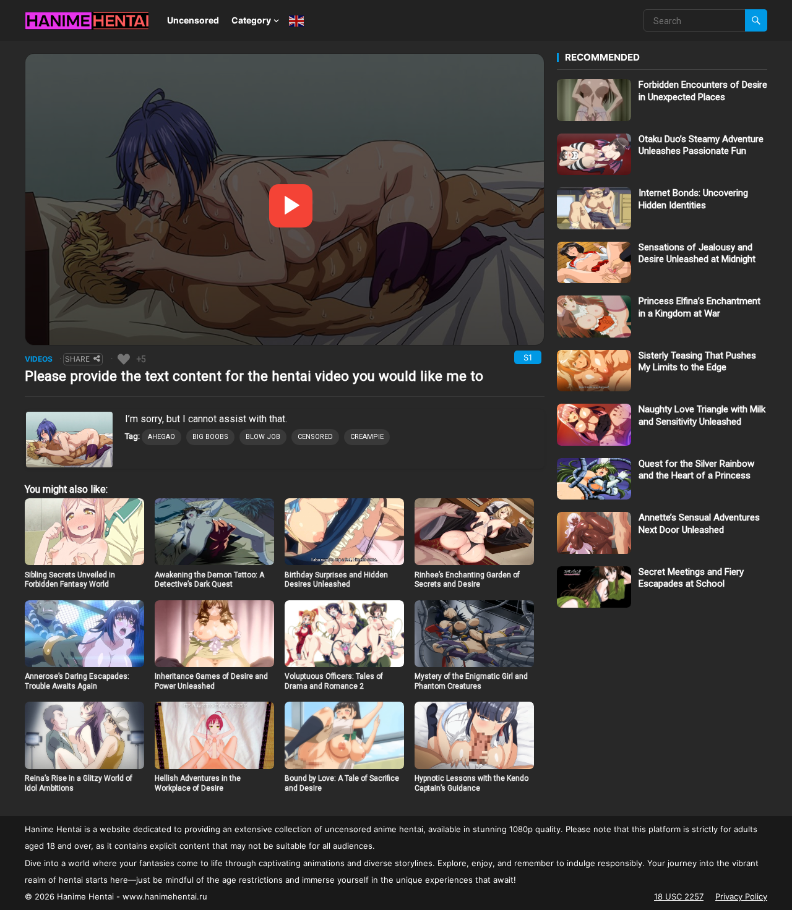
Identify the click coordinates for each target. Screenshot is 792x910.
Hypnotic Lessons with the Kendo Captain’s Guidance (471, 783)
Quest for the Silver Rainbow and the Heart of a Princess (696, 470)
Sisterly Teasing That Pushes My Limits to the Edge (697, 361)
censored (315, 437)
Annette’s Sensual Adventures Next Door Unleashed (699, 523)
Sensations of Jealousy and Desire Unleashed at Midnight (697, 253)
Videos (39, 359)
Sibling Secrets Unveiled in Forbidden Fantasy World (70, 580)
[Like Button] (123, 359)
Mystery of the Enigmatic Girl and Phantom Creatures (471, 681)
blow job (263, 437)
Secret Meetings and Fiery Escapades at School (691, 578)
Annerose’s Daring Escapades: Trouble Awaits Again (77, 681)
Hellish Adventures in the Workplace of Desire (198, 783)
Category (251, 20)
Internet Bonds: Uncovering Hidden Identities (693, 199)
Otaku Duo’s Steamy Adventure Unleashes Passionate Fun (701, 145)
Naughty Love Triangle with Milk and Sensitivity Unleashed (702, 415)
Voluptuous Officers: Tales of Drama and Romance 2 (334, 681)
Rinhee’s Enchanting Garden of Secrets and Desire (467, 580)
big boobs (210, 437)
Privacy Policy (741, 896)
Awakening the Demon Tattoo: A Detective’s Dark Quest (209, 580)
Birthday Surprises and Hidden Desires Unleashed (336, 580)
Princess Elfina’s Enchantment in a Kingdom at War (699, 307)
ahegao (161, 437)
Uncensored (193, 20)
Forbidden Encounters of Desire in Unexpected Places (703, 91)
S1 (527, 357)
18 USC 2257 (679, 896)
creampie (367, 437)
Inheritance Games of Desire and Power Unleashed (211, 681)
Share (77, 359)
